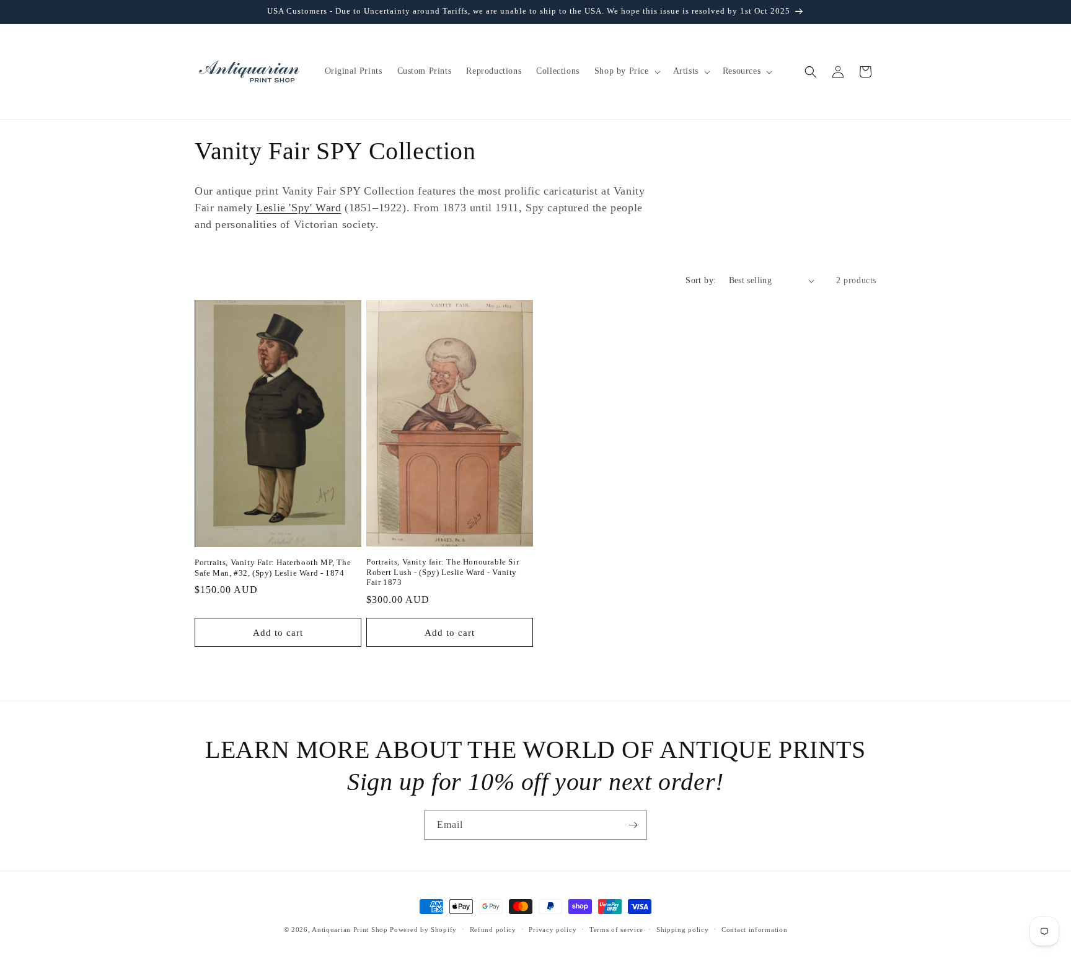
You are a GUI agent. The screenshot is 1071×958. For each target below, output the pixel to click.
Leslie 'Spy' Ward (298, 207)
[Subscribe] (632, 825)
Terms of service (616, 929)
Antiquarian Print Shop (349, 929)
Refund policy (493, 929)
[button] (626, 71)
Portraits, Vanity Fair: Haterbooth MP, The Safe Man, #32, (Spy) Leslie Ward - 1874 (273, 568)
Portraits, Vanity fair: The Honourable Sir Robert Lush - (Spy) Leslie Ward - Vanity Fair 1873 (442, 572)
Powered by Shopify (423, 929)
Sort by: (700, 280)
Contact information (754, 929)
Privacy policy (552, 929)
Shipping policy (682, 929)
